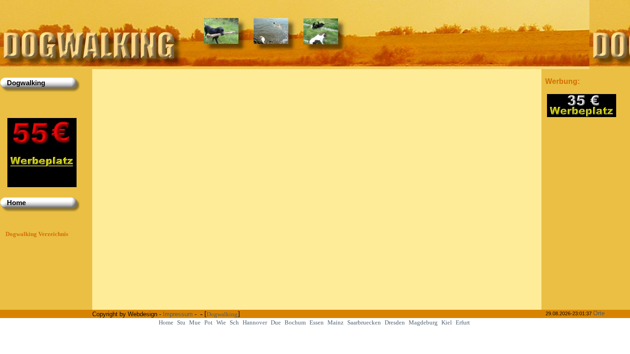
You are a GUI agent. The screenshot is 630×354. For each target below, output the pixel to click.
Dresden (395, 322)
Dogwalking (222, 314)
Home (166, 322)
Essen (316, 322)
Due (276, 322)
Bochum (295, 322)
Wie (221, 322)
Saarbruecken (364, 322)
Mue (195, 322)
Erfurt (463, 322)
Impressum (178, 314)
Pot (208, 322)
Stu (181, 322)
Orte (599, 313)
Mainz (335, 322)
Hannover (255, 322)
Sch (234, 322)
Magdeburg (423, 322)
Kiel (446, 322)
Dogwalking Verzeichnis (37, 233)
